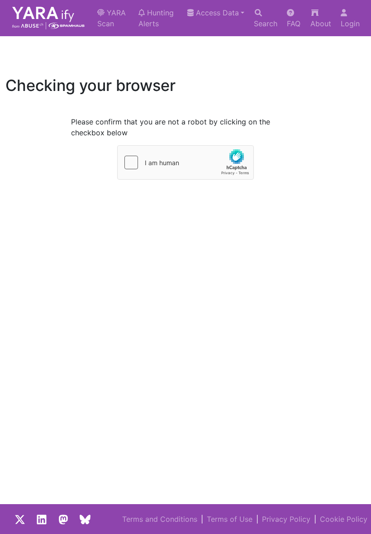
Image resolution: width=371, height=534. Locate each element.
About (320, 23)
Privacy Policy (286, 519)
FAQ (293, 23)
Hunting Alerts (156, 18)
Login (350, 23)
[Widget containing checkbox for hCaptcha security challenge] (185, 162)
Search (265, 23)
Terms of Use (229, 519)
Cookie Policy (343, 519)
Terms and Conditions (159, 519)
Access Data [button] (216, 12)
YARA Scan (111, 18)
